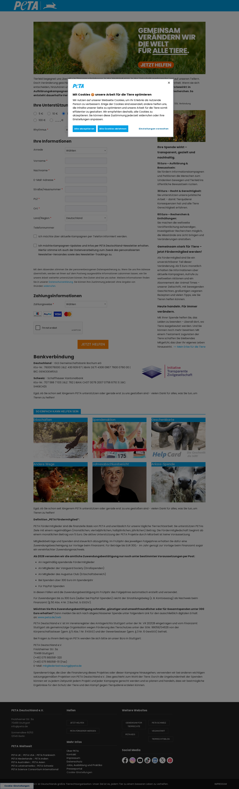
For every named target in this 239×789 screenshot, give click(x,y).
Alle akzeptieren (84, 128)
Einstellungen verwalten (154, 128)
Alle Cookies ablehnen (113, 128)
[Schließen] (169, 82)
